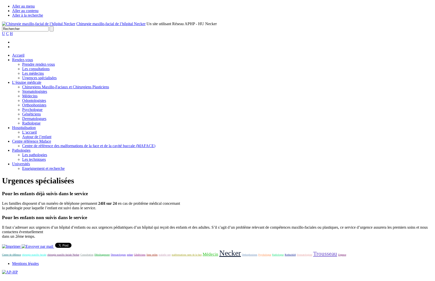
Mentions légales (25, 263)
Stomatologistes (34, 91)
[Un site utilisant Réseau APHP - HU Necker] (38, 24)
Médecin (210, 254)
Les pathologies (34, 155)
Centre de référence (11, 254)
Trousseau (325, 253)
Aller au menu (23, 6)
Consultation (86, 254)
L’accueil (29, 132)
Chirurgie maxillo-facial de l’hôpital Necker (111, 24)
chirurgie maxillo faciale (34, 254)
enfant (130, 254)
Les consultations (36, 69)
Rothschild (290, 254)
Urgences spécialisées (39, 78)
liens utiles (152, 254)
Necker (230, 253)
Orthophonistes (34, 105)
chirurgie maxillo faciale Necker (63, 254)
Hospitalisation (24, 128)
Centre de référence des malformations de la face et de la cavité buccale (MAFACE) (88, 146)
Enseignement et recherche (43, 168)
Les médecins (33, 73)
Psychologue (32, 109)
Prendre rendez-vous (38, 64)
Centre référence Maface (31, 141)
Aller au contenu (25, 11)
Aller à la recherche (27, 15)
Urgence (342, 254)
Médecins (30, 96)
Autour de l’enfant (36, 137)
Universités (21, 164)
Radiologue (31, 123)
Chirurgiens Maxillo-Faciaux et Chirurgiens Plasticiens (65, 87)
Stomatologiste (304, 254)
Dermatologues (34, 118)
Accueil (18, 55)
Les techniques (34, 159)
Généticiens (31, 114)
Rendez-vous (22, 60)
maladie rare (165, 254)
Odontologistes (34, 100)
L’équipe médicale (26, 82)
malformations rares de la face (187, 254)
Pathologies (21, 150)
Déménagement (102, 254)
